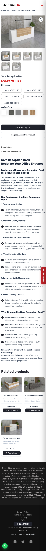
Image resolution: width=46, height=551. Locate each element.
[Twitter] (23, 541)
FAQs (23, 520)
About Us (23, 530)
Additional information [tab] (11, 152)
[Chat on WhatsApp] (5, 546)
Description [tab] (6, 147)
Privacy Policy (23, 512)
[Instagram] (31, 541)
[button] (41, 19)
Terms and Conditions (23, 515)
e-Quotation (23, 524)
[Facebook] (15, 541)
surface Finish (7, 107)
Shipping (23, 517)
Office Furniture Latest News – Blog (23, 528)
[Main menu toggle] (42, 5)
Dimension (5, 85)
